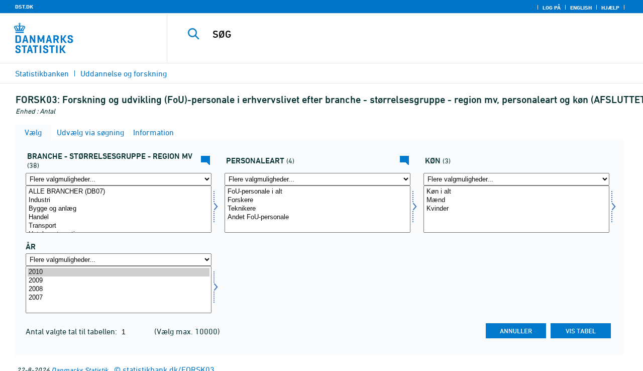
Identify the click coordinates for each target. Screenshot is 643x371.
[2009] (118, 280)
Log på (552, 7)
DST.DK (24, 6)
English (581, 7)
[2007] (118, 298)
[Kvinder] (516, 209)
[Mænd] (516, 200)
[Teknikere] (317, 209)
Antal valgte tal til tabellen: (72, 331)
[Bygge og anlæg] (118, 209)
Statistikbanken (42, 73)
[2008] (118, 289)
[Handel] (118, 217)
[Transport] (118, 226)
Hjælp (610, 7)
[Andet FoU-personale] (317, 217)
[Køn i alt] (516, 192)
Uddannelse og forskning (123, 73)
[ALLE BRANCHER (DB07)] (118, 192)
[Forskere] (317, 200)
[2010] (118, 272)
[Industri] (118, 200)
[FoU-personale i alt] (317, 192)
